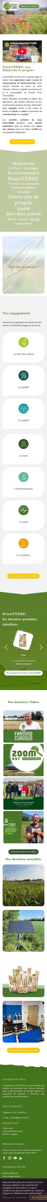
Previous (4, 648)
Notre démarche (10, 1172)
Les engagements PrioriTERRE (23, 576)
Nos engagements (11, 1176)
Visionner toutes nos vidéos (23, 851)
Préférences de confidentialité (15, 1197)
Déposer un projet (29, 6)
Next (40, 648)
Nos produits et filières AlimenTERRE (23, 672)
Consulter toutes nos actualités (23, 1050)
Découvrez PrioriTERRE (22, 142)
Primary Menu (44, 6)
